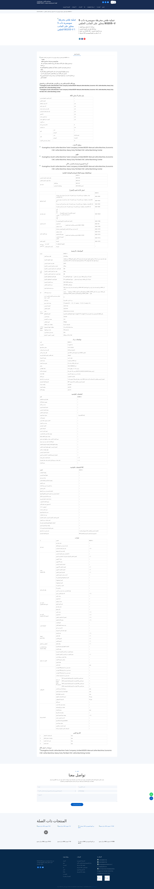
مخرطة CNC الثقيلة (81, 865)
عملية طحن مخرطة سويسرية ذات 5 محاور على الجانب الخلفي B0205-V (58, 11)
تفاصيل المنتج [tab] (77, 54)
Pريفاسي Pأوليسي (67, 876)
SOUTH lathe (40, 11)
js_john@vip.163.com (102, 866)
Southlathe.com (87, 886)
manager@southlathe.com (105, 864)
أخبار (64, 869)
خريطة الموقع (94, 886)
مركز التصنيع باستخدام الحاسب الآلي (84, 863)
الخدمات (64, 865)
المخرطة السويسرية (81, 861)
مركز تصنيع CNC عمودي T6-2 (44, 841)
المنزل (64, 861)
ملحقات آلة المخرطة (81, 872)
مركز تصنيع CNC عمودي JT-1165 (106, 841)
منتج (64, 863)
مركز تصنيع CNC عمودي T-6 (64, 841)
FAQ (64, 872)
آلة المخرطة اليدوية (81, 869)
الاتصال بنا (65, 874)
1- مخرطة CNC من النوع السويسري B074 (86, 842)
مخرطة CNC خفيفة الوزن (82, 867)
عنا (63, 867)
